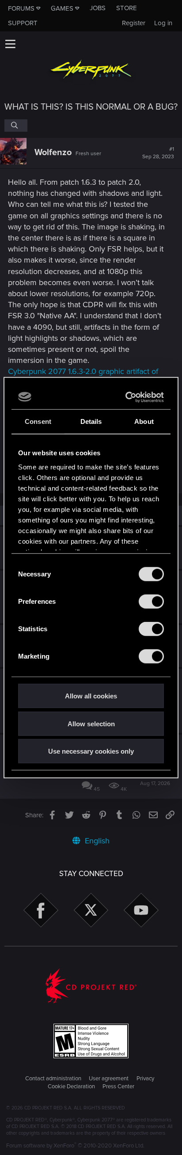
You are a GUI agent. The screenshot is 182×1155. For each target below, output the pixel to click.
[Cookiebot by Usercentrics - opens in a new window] (126, 397)
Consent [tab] (38, 421)
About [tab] (144, 421)
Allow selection (91, 723)
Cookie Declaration (71, 1086)
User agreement (109, 1078)
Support (23, 23)
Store (126, 8)
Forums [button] (21, 8)
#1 (158, 153)
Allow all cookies (91, 696)
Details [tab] (91, 421)
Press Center (118, 1086)
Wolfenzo (53, 152)
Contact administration (53, 1078)
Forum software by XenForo (75, 1145)
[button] (10, 44)
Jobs (98, 8)
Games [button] (62, 8)
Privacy (145, 1078)
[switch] (151, 602)
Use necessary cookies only (91, 751)
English (96, 841)
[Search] (15, 125)
